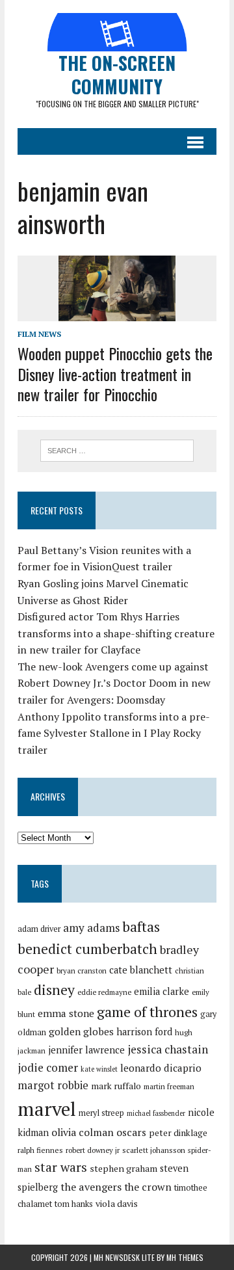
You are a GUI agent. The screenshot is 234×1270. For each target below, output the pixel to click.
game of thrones (147, 1011)
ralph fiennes (40, 1150)
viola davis (117, 1203)
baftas (141, 927)
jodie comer (48, 1067)
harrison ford (144, 1031)
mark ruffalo (116, 1086)
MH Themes (184, 1257)
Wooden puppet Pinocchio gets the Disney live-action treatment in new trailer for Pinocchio (115, 373)
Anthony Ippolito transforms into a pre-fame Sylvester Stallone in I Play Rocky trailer (114, 733)
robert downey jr (93, 1150)
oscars (131, 1132)
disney (54, 990)
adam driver (39, 928)
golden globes (81, 1031)
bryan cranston (82, 970)
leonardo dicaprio (161, 1067)
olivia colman (82, 1132)
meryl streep (101, 1112)
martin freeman (169, 1086)
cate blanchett (140, 970)
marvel (47, 1108)
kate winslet (99, 1069)
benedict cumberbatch (87, 949)
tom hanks (74, 1204)
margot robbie (53, 1085)
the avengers (91, 1187)
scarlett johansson (153, 1150)
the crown (148, 1187)
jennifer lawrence (86, 1050)
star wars (60, 1167)
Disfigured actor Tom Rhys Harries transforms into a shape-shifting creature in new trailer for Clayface (116, 633)
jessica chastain (167, 1049)
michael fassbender (156, 1113)
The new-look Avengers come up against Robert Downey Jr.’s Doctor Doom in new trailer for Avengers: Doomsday (114, 683)
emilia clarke (161, 991)
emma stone (66, 1013)
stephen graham (123, 1168)
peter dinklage (178, 1133)
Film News (39, 334)
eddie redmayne (104, 992)
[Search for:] (117, 449)
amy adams (91, 927)
